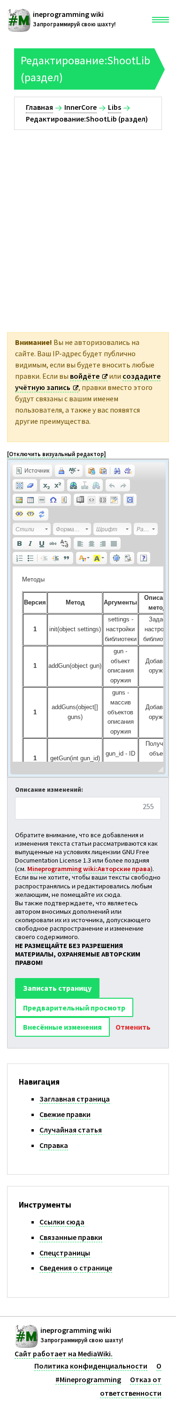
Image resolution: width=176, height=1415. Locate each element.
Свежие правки (65, 1114)
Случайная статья (70, 1129)
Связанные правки (70, 1237)
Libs (114, 107)
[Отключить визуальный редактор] (56, 454)
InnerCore (80, 107)
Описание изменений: (49, 789)
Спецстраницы (64, 1252)
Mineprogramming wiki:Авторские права (89, 868)
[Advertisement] (88, 223)
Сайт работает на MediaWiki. (64, 1353)
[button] (32, 471)
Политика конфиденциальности (90, 1365)
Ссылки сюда (61, 1221)
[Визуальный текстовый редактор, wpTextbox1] (88, 664)
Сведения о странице (75, 1267)
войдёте (84, 376)
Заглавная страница (74, 1098)
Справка (53, 1145)
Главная (39, 107)
